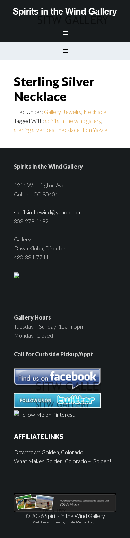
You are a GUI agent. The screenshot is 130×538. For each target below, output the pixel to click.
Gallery (52, 111)
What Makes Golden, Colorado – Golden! (62, 461)
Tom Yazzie (94, 129)
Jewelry (72, 111)
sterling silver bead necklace (47, 129)
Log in (92, 522)
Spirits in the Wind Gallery (65, 12)
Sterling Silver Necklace (54, 89)
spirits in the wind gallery (73, 120)
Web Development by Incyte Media (59, 522)
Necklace (95, 111)
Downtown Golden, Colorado (48, 452)
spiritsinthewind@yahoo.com (48, 212)
